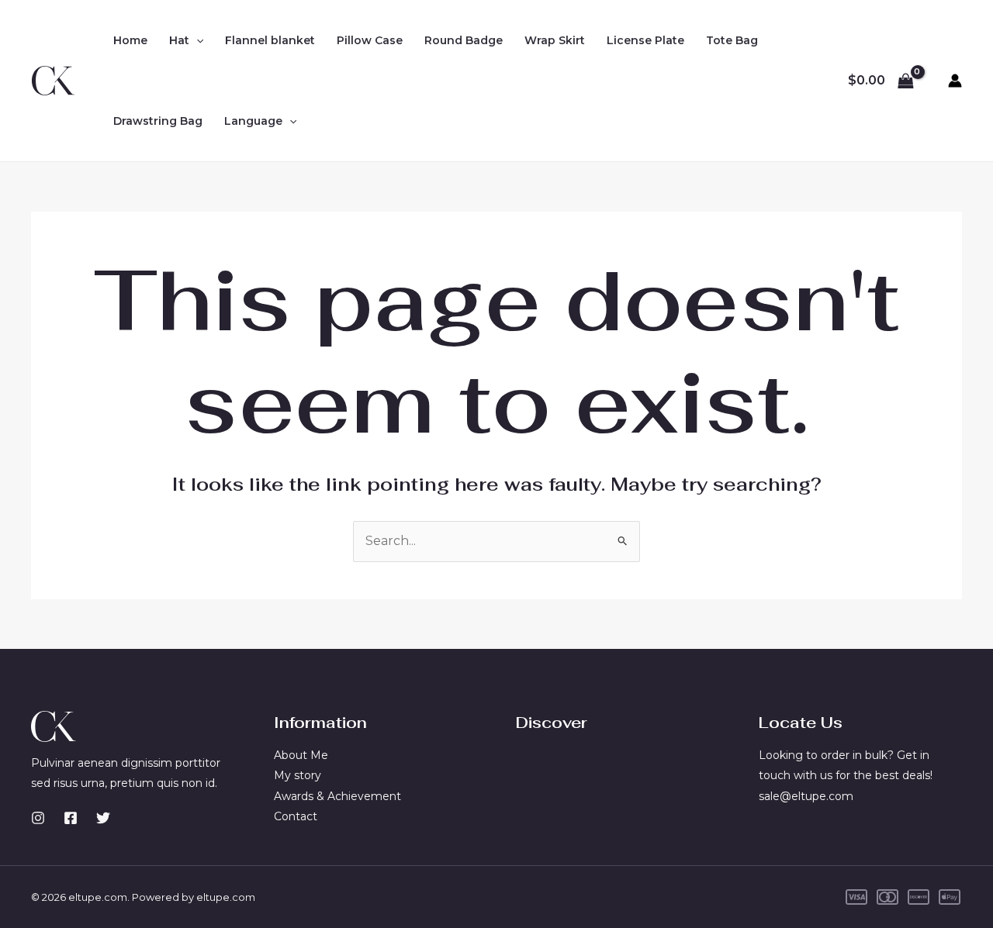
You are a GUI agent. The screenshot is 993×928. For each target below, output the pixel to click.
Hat (179, 40)
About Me (301, 755)
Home (130, 40)
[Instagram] (38, 818)
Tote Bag (732, 40)
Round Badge (463, 40)
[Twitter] (103, 818)
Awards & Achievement (337, 796)
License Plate (645, 40)
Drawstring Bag (157, 121)
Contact (295, 816)
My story (297, 775)
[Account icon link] (955, 81)
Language (253, 121)
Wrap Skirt (554, 40)
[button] (196, 40)
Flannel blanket (270, 40)
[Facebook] (71, 818)
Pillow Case (370, 40)
